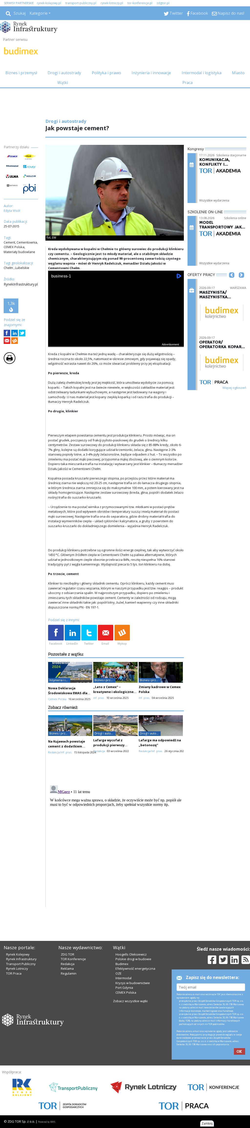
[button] (232, 282)
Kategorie (39, 13)
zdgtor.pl (163, 3)
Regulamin (68, 973)
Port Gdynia (124, 987)
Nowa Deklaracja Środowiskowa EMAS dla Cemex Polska (67, 693)
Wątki (62, 82)
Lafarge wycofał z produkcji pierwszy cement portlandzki (109, 745)
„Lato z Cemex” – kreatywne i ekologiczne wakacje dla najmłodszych (114, 692)
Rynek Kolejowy (18, 954)
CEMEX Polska (125, 992)
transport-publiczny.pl (80, 3)
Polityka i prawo (106, 72)
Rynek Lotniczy (17, 968)
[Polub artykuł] (7, 333)
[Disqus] (116, 844)
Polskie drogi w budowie (133, 959)
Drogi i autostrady (64, 72)
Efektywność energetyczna (135, 968)
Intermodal (123, 978)
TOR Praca (13, 973)
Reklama (67, 968)
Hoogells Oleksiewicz (131, 954)
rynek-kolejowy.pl (49, 3)
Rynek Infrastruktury (21, 959)
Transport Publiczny (21, 964)
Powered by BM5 (46, 1121)
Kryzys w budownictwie (132, 983)
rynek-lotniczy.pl (112, 3)
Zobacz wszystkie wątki (130, 1001)
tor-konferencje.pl (139, 3)
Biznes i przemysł (21, 72)
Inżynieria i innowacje (151, 72)
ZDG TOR (67, 954)
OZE (118, 973)
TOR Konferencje (73, 959)
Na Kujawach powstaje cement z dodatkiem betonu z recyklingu (66, 746)
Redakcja (67, 964)
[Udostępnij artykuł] (14, 333)
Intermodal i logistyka (201, 72)
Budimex (121, 964)
